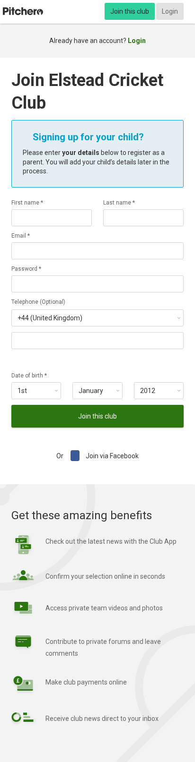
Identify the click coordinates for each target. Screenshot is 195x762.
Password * (26, 268)
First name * (27, 202)
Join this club (129, 11)
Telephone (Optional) (38, 302)
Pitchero (23, 11)
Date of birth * (29, 375)
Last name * (119, 202)
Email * (20, 235)
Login (170, 11)
